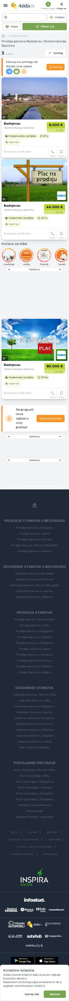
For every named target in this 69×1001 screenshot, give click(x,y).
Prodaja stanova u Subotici (34, 637)
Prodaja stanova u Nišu (34, 625)
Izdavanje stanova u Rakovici (34, 597)
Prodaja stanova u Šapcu (34, 648)
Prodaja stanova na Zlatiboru (34, 666)
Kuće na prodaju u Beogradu (34, 799)
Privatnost (50, 854)
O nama (32, 832)
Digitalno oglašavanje (23, 839)
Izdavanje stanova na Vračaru (34, 591)
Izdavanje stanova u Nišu (35, 700)
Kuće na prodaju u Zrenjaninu (34, 793)
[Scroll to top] (34, 505)
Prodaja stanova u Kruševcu (34, 654)
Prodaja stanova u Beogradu (34, 527)
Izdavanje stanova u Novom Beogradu (34, 585)
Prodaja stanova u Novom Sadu (34, 619)
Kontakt (52, 832)
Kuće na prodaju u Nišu (34, 775)
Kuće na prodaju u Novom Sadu (34, 770)
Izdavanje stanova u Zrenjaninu (34, 718)
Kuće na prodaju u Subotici (34, 787)
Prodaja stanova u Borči (34, 533)
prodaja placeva (18, 35)
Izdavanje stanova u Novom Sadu (34, 694)
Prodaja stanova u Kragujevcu (34, 631)
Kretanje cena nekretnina (34, 805)
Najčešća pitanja (22, 854)
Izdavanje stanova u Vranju (34, 741)
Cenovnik (55, 839)
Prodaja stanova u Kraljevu (34, 672)
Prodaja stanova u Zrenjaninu (34, 643)
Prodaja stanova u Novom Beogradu (34, 545)
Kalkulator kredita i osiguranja (34, 817)
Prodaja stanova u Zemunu (34, 539)
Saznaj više (32, 994)
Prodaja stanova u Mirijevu (34, 551)
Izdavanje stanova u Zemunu (34, 579)
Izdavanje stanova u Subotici (34, 712)
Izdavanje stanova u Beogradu (34, 573)
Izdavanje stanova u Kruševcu (34, 724)
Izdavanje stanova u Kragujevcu (34, 706)
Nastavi (55, 994)
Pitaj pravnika (34, 811)
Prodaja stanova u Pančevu (34, 660)
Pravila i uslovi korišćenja (34, 846)
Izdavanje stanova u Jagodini (34, 735)
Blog (14, 832)
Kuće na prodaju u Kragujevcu (34, 781)
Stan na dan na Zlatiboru (34, 747)
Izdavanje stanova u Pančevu (34, 729)
